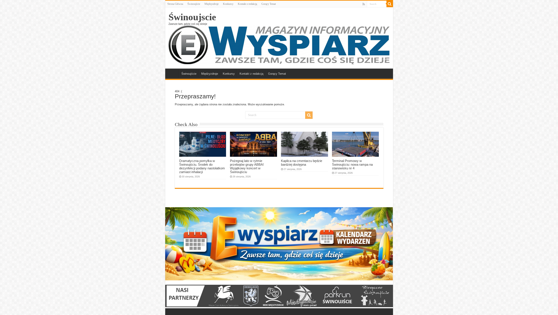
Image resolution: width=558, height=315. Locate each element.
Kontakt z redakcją (247, 3)
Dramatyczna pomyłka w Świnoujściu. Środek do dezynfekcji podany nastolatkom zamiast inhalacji (202, 166)
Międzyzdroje (211, 3)
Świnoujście (193, 3)
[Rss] (363, 4)
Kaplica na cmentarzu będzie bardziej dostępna (301, 162)
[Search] (389, 4)
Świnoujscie (192, 17)
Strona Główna (175, 3)
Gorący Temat (268, 3)
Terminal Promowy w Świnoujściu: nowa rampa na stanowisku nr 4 (352, 164)
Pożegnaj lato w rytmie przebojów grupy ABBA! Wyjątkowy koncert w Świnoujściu (247, 166)
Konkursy (228, 3)
